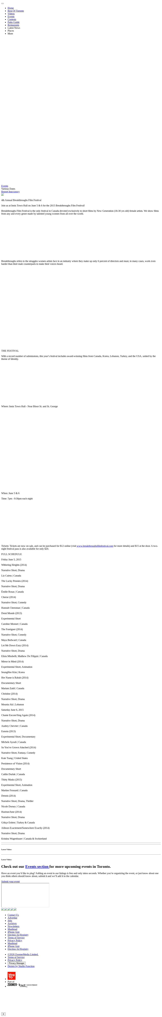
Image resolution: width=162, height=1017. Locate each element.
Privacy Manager (16, 963)
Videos (11, 13)
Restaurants (13, 25)
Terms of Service (16, 937)
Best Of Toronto (16, 10)
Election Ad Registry (18, 934)
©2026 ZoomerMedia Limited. (23, 954)
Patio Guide (13, 22)
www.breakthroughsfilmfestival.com (95, 546)
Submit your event (10, 881)
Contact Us (13, 915)
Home (11, 8)
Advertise (12, 917)
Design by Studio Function (21, 966)
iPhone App (13, 932)
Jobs (10, 920)
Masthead (12, 929)
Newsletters (13, 926)
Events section (37, 866)
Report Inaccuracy (10, 191)
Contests (12, 19)
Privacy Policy (15, 940)
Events (11, 16)
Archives (12, 923)
